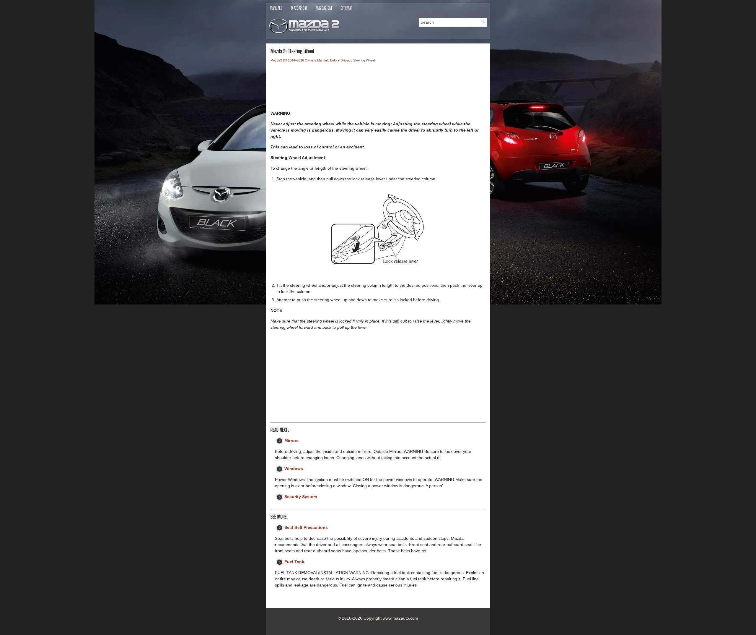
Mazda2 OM (299, 8)
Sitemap (346, 8)
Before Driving (340, 60)
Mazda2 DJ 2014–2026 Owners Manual (299, 60)
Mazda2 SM (324, 8)
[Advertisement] (378, 88)
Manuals (276, 8)
